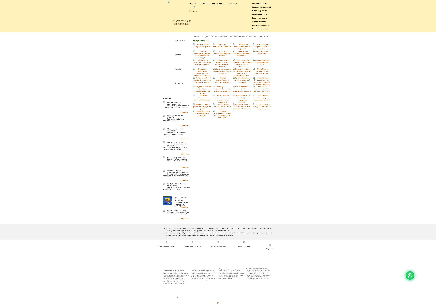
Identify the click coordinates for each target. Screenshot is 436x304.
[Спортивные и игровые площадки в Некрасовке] (242, 46)
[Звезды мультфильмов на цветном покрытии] (222, 80)
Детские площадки (259, 3)
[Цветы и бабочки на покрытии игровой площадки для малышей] (242, 98)
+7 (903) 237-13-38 (181, 21)
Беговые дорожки (259, 11)
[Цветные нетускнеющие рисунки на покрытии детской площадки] (222, 114)
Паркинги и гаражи (259, 18)
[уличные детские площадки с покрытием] (202, 45)
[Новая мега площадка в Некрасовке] (222, 45)
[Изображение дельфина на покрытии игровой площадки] (202, 62)
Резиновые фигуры (260, 29)
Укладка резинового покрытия (258, 264)
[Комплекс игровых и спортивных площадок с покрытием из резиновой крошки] (242, 72)
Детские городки (259, 22)
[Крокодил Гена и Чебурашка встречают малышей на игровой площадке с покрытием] (262, 81)
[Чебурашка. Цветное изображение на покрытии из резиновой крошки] (202, 90)
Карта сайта (211, 297)
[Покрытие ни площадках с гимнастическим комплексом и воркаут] (202, 72)
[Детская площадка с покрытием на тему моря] (262, 62)
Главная (192, 3)
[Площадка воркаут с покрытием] (262, 52)
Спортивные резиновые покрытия (228, 265)
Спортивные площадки (261, 7)
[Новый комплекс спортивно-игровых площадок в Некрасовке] (262, 46)
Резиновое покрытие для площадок (201, 265)
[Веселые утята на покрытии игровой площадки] (202, 113)
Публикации (219, 259)
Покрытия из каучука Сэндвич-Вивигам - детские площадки (234, 36)
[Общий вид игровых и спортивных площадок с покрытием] (222, 71)
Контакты (193, 11)
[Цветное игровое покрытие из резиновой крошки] (222, 106)
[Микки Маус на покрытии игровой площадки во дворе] (262, 71)
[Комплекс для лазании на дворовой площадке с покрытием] (262, 97)
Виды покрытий (218, 3)
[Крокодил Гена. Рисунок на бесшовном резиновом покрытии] (222, 89)
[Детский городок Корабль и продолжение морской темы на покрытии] (242, 63)
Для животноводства (260, 25)
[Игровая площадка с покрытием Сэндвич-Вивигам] (222, 53)
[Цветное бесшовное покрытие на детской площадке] (242, 80)
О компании (203, 3)
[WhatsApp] (218, 303)
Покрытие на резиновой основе (173, 265)
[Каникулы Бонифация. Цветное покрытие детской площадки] (202, 54)
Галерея (178, 55)
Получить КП (179, 83)
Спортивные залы (259, 14)
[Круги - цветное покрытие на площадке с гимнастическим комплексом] (222, 98)
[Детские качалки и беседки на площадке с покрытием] (262, 106)
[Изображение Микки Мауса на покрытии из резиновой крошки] (202, 80)
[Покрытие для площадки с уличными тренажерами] (242, 53)
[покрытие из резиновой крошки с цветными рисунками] (262, 89)
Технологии (232, 3)
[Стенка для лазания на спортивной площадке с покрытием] (242, 89)
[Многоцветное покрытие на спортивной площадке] (202, 97)
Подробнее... (185, 112)
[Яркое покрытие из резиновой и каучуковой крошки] (202, 106)
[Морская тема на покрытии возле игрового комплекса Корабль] (222, 63)
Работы (221, 293)
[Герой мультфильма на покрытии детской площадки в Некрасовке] (242, 106)
